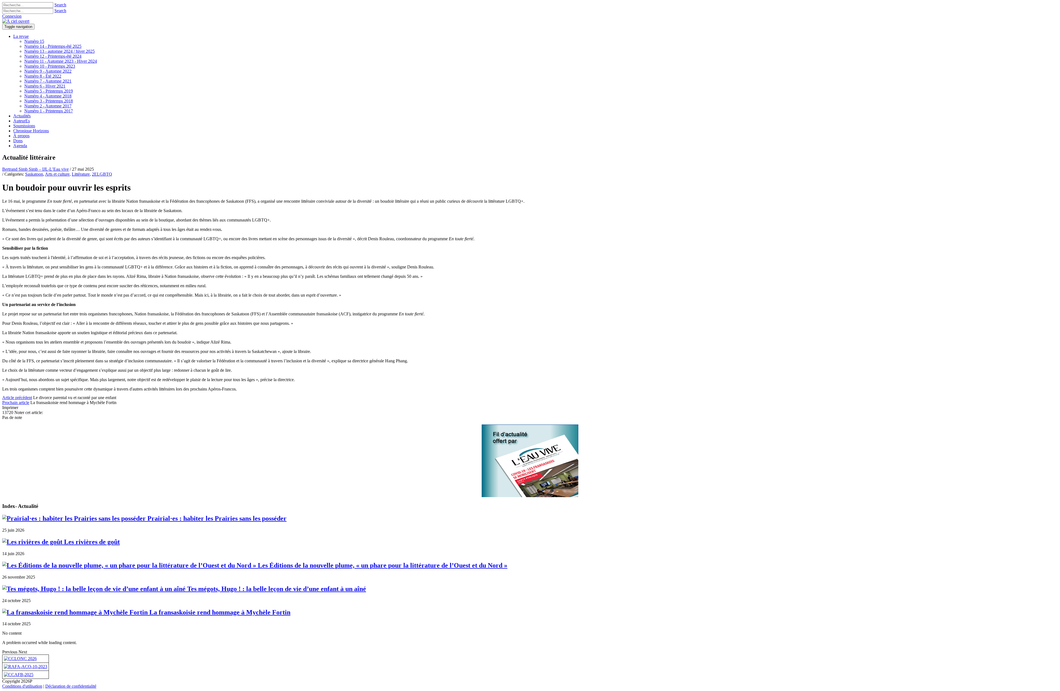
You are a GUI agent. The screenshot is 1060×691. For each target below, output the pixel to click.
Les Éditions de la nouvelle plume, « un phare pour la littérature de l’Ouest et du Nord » (381, 565)
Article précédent (17, 397)
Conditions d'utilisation (22, 686)
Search (60, 4)
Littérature (81, 174)
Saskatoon (34, 174)
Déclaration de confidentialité (70, 686)
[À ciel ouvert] (15, 21)
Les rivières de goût (91, 541)
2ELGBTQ (102, 174)
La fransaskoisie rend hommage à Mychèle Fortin (219, 612)
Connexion (12, 16)
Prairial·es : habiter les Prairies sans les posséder (216, 518)
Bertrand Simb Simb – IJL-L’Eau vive (35, 169)
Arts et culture (57, 174)
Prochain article (15, 402)
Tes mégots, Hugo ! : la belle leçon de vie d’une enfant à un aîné (276, 588)
